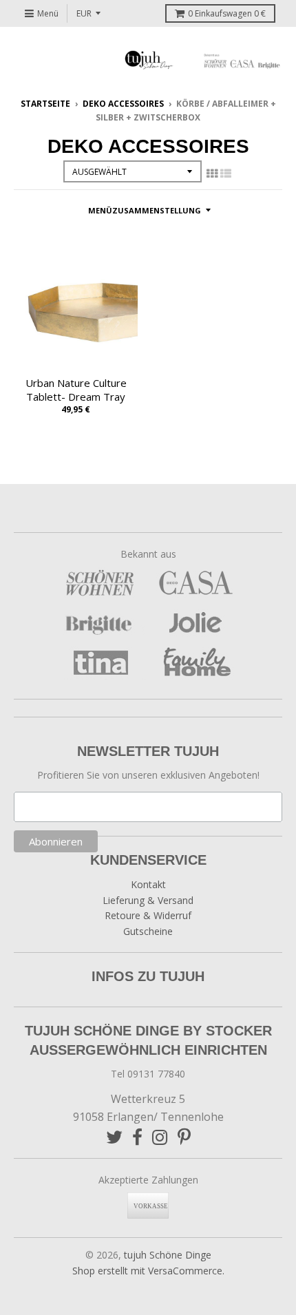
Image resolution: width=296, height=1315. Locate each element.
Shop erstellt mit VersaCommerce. (148, 1270)
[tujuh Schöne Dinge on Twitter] (114, 1137)
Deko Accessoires (123, 103)
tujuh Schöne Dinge (167, 1254)
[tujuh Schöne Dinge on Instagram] (160, 1137)
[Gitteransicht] (212, 173)
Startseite (45, 103)
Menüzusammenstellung (144, 210)
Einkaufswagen (227, 13)
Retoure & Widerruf (148, 915)
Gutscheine (148, 931)
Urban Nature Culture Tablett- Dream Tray (76, 390)
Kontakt (148, 884)
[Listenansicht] (225, 173)
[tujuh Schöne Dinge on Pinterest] (184, 1137)
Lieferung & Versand (148, 900)
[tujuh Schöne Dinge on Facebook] (137, 1137)
